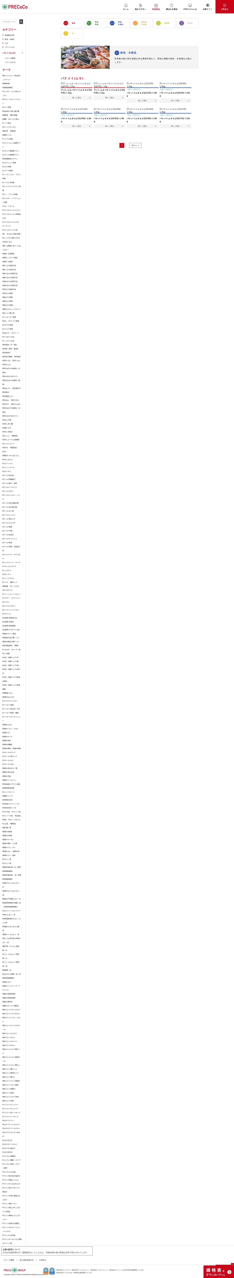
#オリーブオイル (14, 820)
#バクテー (6, 598)
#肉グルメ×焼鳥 (8, 1093)
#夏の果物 (13, 115)
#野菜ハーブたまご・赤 (10, 934)
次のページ (135, 145)
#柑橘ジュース (7, 796)
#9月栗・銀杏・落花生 (10, 349)
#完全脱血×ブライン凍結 (11, 784)
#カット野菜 (6, 107)
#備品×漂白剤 (7, 1002)
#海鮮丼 (13, 131)
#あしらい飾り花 (8, 313)
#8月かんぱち (16, 404)
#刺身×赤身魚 (7, 832)
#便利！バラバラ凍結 (10, 258)
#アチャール (6, 614)
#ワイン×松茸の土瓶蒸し (11, 1223)
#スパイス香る (14, 119)
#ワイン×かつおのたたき (11, 1184)
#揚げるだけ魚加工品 (10, 277)
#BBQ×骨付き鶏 (8, 772)
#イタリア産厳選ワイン (10, 151)
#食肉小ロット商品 (9, 634)
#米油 (4, 820)
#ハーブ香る (6, 123)
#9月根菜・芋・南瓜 (9, 345)
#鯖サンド (13, 582)
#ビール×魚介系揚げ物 (10, 503)
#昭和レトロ (6, 135)
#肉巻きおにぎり (8, 697)
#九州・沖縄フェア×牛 (10, 657)
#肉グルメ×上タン (8, 1037)
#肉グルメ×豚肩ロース (10, 1073)
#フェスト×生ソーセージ (11, 1112)
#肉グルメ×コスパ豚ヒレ (11, 1065)
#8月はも (5, 400)
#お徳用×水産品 (8, 622)
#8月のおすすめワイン (10, 416)
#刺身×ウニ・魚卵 (8, 855)
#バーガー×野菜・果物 (10, 713)
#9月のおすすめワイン (10, 376)
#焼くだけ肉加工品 (9, 265)
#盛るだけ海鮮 (7, 297)
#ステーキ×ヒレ (8, 760)
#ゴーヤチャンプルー (10, 701)
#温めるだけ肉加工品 (10, 281)
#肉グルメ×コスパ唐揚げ (11, 1081)
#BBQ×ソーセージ (9, 780)
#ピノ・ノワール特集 (10, 194)
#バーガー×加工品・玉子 (11, 709)
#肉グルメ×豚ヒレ (8, 1077)
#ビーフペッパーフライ (10, 610)
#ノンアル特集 (7, 139)
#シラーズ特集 (7, 170)
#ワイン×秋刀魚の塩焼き (11, 1176)
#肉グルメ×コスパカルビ (11, 1010)
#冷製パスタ (6, 428)
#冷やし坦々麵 (7, 424)
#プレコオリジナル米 (10, 230)
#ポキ (4, 452)
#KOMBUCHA (7, 800)
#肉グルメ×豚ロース (9, 1069)
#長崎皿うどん (7, 693)
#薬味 (16, 645)
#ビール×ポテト (8, 491)
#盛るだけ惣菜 (7, 301)
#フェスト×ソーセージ (10, 1116)
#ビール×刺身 (7, 527)
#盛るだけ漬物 (7, 305)
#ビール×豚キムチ (8, 519)
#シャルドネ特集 (8, 182)
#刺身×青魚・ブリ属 (9, 843)
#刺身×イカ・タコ (8, 847)
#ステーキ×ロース (8, 752)
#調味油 (13, 824)
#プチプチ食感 (7, 325)
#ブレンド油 (16, 812)
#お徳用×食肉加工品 (9, 618)
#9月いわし (17, 360)
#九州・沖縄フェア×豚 (10, 661)
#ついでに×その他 (8, 1172)
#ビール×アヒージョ (9, 539)
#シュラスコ (6, 570)
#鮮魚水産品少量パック (10, 642)
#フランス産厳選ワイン (10, 155)
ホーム (126, 9)
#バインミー (16, 598)
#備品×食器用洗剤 (8, 994)
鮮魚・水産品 (9, 39)
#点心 (4, 321)
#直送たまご (6, 982)
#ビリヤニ (6, 602)
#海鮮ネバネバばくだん (10, 455)
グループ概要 (9, 1260)
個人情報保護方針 (27, 1260)
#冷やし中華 (6, 420)
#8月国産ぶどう (8, 396)
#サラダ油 (6, 812)
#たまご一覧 (6, 863)
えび (6, 43)
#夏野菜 (5, 115)
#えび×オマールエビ (9, 1144)
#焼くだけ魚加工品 (9, 269)
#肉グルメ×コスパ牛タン (11, 1014)
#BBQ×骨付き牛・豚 (9, 768)
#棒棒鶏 (14, 436)
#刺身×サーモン (8, 839)
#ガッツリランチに (9, 127)
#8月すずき (15, 400)
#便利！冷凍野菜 (8, 254)
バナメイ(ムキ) (10, 62)
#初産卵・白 (6, 970)
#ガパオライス (7, 590)
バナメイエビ (9, 47)
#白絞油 (17, 816)
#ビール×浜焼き (8, 535)
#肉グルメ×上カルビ (9, 1033)
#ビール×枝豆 (7, 543)
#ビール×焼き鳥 (8, 475)
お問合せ (225, 9)
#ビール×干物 (7, 531)
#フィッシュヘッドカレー (11, 594)
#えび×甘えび (7, 1140)
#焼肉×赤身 (6, 740)
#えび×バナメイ (8, 1120)
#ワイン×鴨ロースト (9, 1204)
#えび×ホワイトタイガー (11, 1128)
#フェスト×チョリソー (10, 1109)
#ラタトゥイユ (7, 463)
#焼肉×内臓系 (7, 744)
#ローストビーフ (8, 444)
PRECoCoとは (190, 9)
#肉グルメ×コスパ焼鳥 (10, 1085)
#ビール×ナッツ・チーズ (11, 562)
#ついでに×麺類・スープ (11, 1160)
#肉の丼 (5, 131)
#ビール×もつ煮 (8, 511)
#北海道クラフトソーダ (10, 804)
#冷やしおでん (7, 459)
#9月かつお (6, 360)
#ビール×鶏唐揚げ (8, 479)
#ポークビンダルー (9, 606)
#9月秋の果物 (7, 357)
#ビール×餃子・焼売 (9, 483)
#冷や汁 (5, 448)
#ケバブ (5, 582)
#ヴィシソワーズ (8, 467)
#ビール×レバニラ (8, 515)
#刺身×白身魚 (7, 835)
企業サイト (207, 9)
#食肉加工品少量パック (10, 638)
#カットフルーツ (8, 792)
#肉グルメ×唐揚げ (8, 1089)
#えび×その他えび (8, 1148)
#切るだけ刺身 (7, 293)
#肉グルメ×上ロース (9, 1041)
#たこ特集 (6, 653)
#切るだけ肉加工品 (9, 289)
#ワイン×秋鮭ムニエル (10, 1180)
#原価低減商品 (7, 87)
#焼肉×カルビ (7, 725)
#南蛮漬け (13, 448)
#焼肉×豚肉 (6, 748)
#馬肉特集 (6, 83)
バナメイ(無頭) (10, 58)
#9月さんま (6, 364)
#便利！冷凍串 (7, 262)
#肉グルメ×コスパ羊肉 (10, 1097)
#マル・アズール (8, 206)
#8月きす (5, 404)
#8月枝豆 (5, 392)
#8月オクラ (6, 388)
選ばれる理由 (172, 9)
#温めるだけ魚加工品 (10, 285)
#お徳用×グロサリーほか (11, 630)
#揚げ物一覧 (6, 827)
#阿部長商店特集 (8, 788)
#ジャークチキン (8, 578)
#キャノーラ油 (7, 816)
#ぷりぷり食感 (7, 329)
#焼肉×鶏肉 (17, 748)
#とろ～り (15, 333)
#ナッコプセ (14, 586)
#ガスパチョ (6, 471)
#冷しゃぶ (6, 436)
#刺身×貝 (16, 851)
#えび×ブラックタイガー (11, 1124)
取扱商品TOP (10, 35)
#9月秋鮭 (17, 357)
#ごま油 (5, 824)
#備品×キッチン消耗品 (10, 1006)
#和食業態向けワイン (10, 159)
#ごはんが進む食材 (13, 234)
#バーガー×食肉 (8, 705)
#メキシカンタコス (9, 566)
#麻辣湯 (5, 586)
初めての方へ (140, 9)
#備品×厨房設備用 (8, 998)
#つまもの (6, 649)
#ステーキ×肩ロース (9, 756)
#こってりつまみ (8, 341)
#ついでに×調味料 (8, 1156)
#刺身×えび (6, 851)
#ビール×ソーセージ (9, 487)
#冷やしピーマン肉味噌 (10, 440)
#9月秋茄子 (6, 353)
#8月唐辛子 (17, 388)
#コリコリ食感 (14, 321)
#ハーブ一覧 (16, 649)
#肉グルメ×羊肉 (8, 1101)
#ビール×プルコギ (8, 523)
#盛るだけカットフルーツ (11, 309)
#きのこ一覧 (6, 859)
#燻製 (4, 119)
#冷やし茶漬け (7, 432)
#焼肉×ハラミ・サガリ (10, 729)
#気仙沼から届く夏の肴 (10, 111)
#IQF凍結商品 (7, 645)
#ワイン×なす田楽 (8, 1235)
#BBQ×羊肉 (6, 776)
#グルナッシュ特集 (9, 163)
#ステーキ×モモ (8, 764)
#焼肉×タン (6, 733)
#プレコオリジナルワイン (11, 210)
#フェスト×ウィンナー (10, 1105)
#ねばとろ (6, 333)
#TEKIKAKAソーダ (9, 808)
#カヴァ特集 (6, 167)
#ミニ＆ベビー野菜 (9, 317)
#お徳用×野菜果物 (8, 626)
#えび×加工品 (7, 1152)
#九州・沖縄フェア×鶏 (10, 665)
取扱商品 (156, 9)
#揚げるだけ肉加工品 (10, 273)
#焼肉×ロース (7, 737)
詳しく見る (76, 97)
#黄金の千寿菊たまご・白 (11, 899)
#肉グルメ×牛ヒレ (8, 1045)
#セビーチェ (6, 574)
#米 (3, 234)
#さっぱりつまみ (8, 337)
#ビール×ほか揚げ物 (9, 507)
